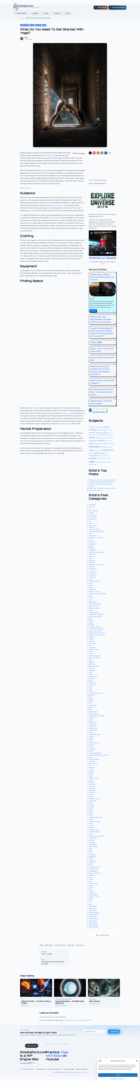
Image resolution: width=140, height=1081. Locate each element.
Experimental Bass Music (96, 629)
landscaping (92, 441)
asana (32, 25)
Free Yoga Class (94, 649)
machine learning (94, 714)
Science (91, 834)
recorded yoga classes (96, 817)
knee (90, 703)
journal (92, 298)
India (111, 438)
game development (95, 656)
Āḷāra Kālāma (94, 1001)
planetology (92, 801)
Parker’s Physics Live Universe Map (102, 359)
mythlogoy (92, 749)
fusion (91, 651)
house (107, 438)
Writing (91, 898)
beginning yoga (48, 945)
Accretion (92, 506)
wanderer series (102, 458)
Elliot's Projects (31, 1046)
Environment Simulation (96, 614)
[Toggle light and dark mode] (16, 9)
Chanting (91, 566)
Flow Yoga (92, 643)
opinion (91, 774)
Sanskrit (91, 827)
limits (90, 707)
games (91, 660)
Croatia (91, 579)
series (100, 450)
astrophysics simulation (96, 537)
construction (92, 575)
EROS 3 (91, 620)
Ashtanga (93, 430)
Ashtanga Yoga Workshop (97, 531)
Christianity (92, 569)
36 (102, 410)
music (91, 443)
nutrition (105, 443)
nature (91, 751)
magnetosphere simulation (97, 716)
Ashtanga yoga (102, 430)
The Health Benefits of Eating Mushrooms (101, 482)
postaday (92, 805)
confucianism (93, 573)
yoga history (98, 462)
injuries (91, 691)
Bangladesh (92, 550)
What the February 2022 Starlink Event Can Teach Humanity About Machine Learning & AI (100, 370)
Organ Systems (93, 778)
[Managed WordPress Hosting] (32, 1063)
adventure (99, 427)
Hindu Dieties (93, 676)
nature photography (95, 753)
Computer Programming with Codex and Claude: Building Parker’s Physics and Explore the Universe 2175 (101, 332)
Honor (91, 687)
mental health (93, 724)
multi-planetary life (94, 734)
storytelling (92, 854)
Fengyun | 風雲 (96, 342)
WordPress (77, 1072)
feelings (91, 637)
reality (91, 815)
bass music (92, 432)
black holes (92, 554)
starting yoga (70, 945)
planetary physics (94, 798)
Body (90, 558)
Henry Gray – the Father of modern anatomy (102, 488)
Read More (93, 310)
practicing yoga (36, 408)
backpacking (93, 544)
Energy (91, 610)
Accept (118, 1075)
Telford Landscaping (81, 1069)
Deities (91, 587)
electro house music (94, 435)
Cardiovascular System (96, 564)
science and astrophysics (96, 836)
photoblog (92, 792)
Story (90, 852)
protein (91, 809)
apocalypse (92, 517)
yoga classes (93, 908)
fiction (111, 435)
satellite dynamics (94, 832)
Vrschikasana (93, 894)
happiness (92, 670)
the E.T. (107, 453)
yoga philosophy (106, 462)
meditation (101, 441)
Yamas (108, 458)
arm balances (93, 519)
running (91, 825)
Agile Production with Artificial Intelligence (102, 382)
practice (38, 25)
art (90, 521)
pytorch (91, 813)
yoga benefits (93, 906)
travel (100, 455)
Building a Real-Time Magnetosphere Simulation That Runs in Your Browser (100, 319)
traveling (105, 455)
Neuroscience (93, 763)
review (91, 823)
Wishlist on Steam (102, 257)
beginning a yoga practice (97, 552)
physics (103, 447)
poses (90, 803)
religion (91, 450)
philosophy (94, 446)
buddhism (99, 432)
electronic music (104, 435)
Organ (91, 776)
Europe (91, 622)
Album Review (93, 511)
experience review (94, 627)
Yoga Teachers (93, 923)
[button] (137, 1061)
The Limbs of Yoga (94, 867)
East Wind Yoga (64, 423)
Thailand (91, 863)
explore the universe (95, 631)
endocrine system (94, 608)
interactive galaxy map (96, 693)
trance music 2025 (94, 873)
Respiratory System (95, 821)
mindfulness (109, 440)
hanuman (91, 668)
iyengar (91, 699)
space (90, 848)
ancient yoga (24, 25)
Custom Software (94, 581)
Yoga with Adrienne (56, 205)
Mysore (91, 747)
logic (90, 709)
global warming (93, 666)
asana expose (93, 525)
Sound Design (93, 846)
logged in (50, 1017)
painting (91, 780)
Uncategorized (93, 883)
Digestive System (94, 591)
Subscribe (114, 1031)
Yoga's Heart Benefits (95, 490)
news (90, 765)
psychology (109, 447)
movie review (93, 730)
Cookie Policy (114, 1078)
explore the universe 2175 (97, 633)
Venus (90, 890)
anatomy (106, 427)
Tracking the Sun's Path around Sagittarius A (102, 480)
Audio (90, 540)
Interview (91, 695)
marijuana (92, 718)
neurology (92, 761)
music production (99, 443)
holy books (92, 682)
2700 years (49, 155)
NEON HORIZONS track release (98, 755)
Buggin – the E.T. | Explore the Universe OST (102, 350)
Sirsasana (92, 842)
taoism (90, 453)
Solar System (93, 844)
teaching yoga (98, 453)
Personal (91, 786)
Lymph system (93, 711)
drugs (90, 595)
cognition (92, 571)
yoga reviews (93, 921)
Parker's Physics (41, 1069)
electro (109, 432)
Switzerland (92, 856)
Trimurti (91, 879)
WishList (91, 180)
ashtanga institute (94, 529)
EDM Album (92, 602)
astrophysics (110, 430)
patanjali (91, 782)
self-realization (93, 838)
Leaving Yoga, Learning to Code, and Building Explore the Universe (102, 277)
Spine (90, 850)
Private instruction (55, 218)
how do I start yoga (60, 945)
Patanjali (111, 443)
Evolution (92, 624)
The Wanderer (93, 871)
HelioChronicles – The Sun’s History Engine (101, 402)
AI (89, 509)
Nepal (90, 757)
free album (92, 647)
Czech (91, 583)
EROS (90, 618)
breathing (92, 560)
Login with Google (104, 935)
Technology (92, 861)
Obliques (91, 771)
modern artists (93, 728)
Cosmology (92, 577)
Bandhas (91, 548)
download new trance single (97, 593)
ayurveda (91, 542)
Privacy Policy (121, 1078)
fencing (91, 639)
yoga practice (92, 464)
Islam (90, 697)
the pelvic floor (93, 869)
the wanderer (93, 455)
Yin (90, 902)
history (103, 438)
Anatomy (91, 513)
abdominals (92, 427)
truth (90, 881)
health (92, 437)
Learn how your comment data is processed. (77, 1020)
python (91, 811)
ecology (91, 598)
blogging (91, 556)
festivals (91, 641)
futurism (91, 653)
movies (91, 732)
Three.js (84, 1072)
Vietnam (91, 892)
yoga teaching (93, 925)
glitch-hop (92, 664)
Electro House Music (95, 604)
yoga (44, 25)
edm (90, 600)
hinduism (98, 438)
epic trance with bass (95, 616)
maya (90, 720)
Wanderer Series (94, 896)
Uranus (91, 888)
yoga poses (92, 916)
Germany (91, 662)
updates (91, 885)
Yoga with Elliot (57, 1053)
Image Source (25, 188)
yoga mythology (94, 912)
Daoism (91, 585)
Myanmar (91, 745)
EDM (104, 433)
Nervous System (94, 759)
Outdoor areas (67, 413)
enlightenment (93, 612)
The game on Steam (68, 1069)
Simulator (92, 840)
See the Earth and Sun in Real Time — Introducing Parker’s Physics (101, 392)
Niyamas (91, 767)
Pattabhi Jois (93, 784)
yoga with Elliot (93, 927)
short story (108, 450)
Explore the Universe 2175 (97, 635)
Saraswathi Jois (93, 829)
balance (91, 546)
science (96, 450)
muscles (91, 736)
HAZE (90, 672)
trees (90, 877)
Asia (90, 533)
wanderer (93, 458)
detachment (92, 589)
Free (90, 645)
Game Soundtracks (94, 658)
